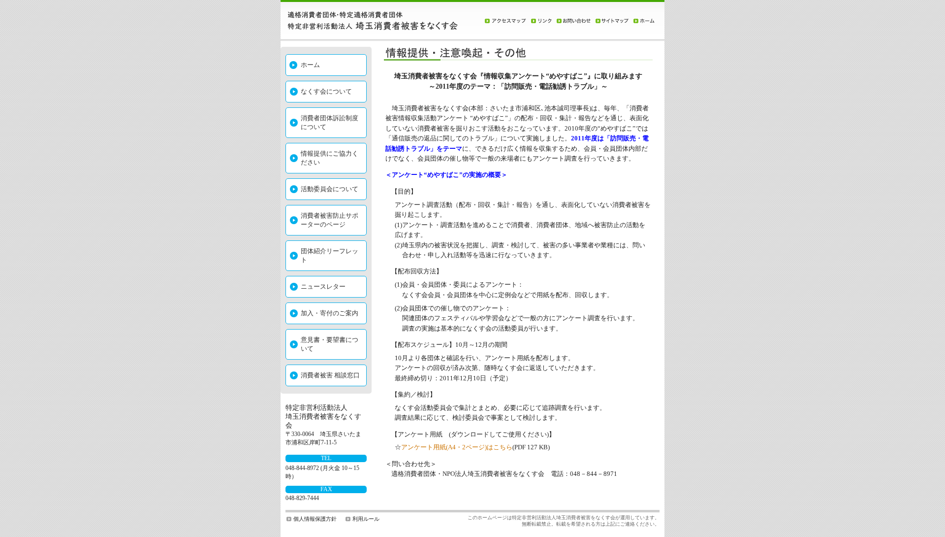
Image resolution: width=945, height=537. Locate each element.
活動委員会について (329, 189)
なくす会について (326, 91)
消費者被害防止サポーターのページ (329, 220)
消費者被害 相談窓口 (330, 375)
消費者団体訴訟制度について (329, 122)
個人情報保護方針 (315, 519)
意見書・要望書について (329, 344)
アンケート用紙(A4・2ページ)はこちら (456, 447)
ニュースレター (323, 286)
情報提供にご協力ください (329, 158)
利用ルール (365, 519)
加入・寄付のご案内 (329, 313)
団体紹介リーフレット (329, 255)
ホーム (310, 64)
